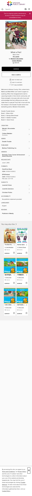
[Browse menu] (29, 9)
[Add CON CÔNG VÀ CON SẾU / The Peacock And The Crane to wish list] (14, 313)
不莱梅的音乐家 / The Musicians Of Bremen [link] (21, 275)
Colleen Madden (17, 61)
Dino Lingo (8, 277)
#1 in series (16, 56)
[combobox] (12, 9)
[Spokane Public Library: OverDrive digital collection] (16, 3)
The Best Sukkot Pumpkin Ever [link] (9, 245)
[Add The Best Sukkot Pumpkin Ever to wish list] (14, 253)
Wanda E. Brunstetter (17, 59)
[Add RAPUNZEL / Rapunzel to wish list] (26, 313)
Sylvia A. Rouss (22, 247)
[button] (16, 69)
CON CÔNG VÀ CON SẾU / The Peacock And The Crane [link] (9, 305)
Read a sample (16, 75)
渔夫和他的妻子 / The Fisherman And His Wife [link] (9, 275)
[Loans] (25, 9)
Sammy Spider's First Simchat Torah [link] (21, 245)
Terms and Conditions (8, 471)
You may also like (8, 224)
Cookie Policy (6, 491)
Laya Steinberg (9, 247)
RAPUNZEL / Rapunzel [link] (21, 305)
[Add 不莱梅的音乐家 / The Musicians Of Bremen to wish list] (26, 283)
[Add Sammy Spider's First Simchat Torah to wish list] (26, 253)
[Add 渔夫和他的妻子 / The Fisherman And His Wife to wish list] (14, 283)
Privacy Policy (22, 471)
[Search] (2, 9)
